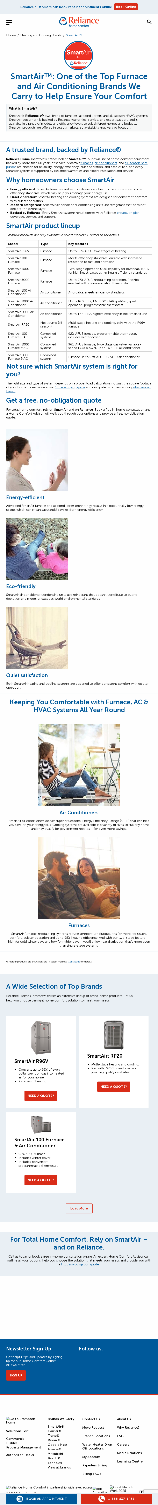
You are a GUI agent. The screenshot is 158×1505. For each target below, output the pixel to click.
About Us (124, 1419)
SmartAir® (56, 1426)
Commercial (15, 1439)
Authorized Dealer (20, 1455)
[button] (149, 21)
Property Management (23, 1447)
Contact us (74, 961)
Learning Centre (130, 1461)
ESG (120, 1436)
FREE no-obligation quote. (80, 1264)
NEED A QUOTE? (41, 1096)
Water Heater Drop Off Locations (97, 1446)
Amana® (54, 1449)
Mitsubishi (55, 1454)
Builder (11, 1443)
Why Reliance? (128, 1427)
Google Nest (57, 1445)
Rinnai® (54, 1440)
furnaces (86, 163)
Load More (79, 1208)
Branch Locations (96, 1436)
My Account (91, 1457)
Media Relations (129, 1453)
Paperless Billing (94, 1465)
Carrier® (54, 1431)
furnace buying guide (70, 387)
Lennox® (55, 1463)
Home (11, 35)
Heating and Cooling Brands (41, 35)
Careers (123, 1444)
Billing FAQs (91, 1474)
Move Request (93, 1427)
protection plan (128, 213)
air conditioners (106, 163)
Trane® (53, 1436)
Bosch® (54, 1458)
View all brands (59, 1467)
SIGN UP (15, 1375)
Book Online (126, 7)
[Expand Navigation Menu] (12, 21)
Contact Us (91, 1419)
